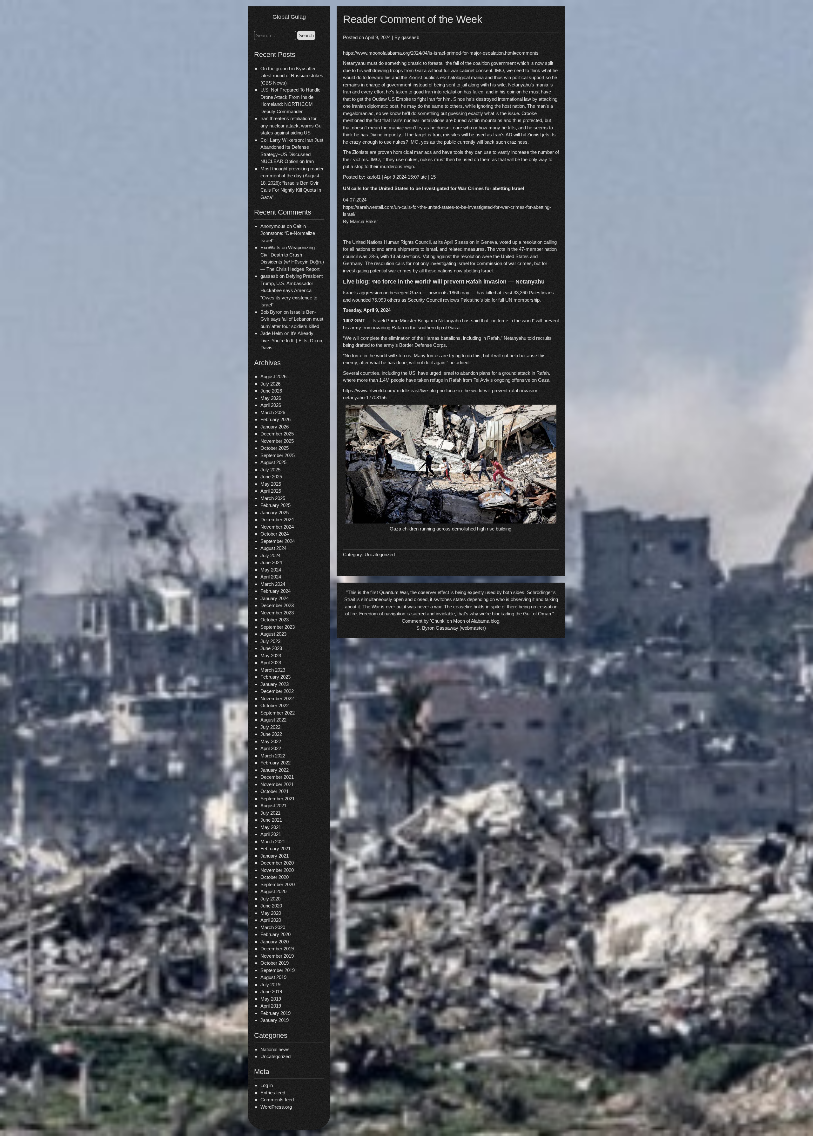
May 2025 (270, 484)
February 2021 (275, 848)
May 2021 (270, 827)
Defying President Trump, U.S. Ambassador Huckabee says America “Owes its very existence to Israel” (291, 290)
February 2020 (275, 934)
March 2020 (272, 927)
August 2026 (273, 376)
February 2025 (275, 505)
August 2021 (273, 805)
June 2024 (271, 562)
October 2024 (274, 534)
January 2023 (274, 684)
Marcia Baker (364, 221)
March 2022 (272, 755)
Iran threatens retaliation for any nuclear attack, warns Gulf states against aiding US (292, 125)
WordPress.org (276, 1107)
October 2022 (274, 705)
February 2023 (275, 677)
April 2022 (270, 748)
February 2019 (275, 1013)
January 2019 (274, 1020)
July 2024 (270, 555)
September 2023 (277, 627)
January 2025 (274, 512)
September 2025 (277, 455)
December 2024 (277, 519)
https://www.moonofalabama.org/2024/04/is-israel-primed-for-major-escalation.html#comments (441, 53)
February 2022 (275, 762)
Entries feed (272, 1092)
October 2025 (274, 448)
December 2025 (277, 433)
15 (433, 177)
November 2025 (277, 441)
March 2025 (272, 498)
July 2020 (270, 898)
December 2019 (277, 948)
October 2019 (274, 963)
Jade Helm (271, 333)
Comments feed (277, 1099)
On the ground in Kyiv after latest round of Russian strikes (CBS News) (291, 76)
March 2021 (272, 841)
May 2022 (270, 741)
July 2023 (270, 641)
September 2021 (277, 798)
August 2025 (273, 462)
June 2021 (271, 820)
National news (275, 1049)
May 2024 (270, 569)
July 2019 (270, 984)
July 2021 (270, 813)
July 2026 (270, 384)
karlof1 (373, 177)
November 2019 (277, 956)
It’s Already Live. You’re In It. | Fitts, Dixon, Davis (291, 340)
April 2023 (270, 662)
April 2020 (270, 920)
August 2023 (273, 634)
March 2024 (272, 584)
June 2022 (271, 734)
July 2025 (270, 469)
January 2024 (274, 598)
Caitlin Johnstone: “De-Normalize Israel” (287, 233)
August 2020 (273, 891)
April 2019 (270, 1006)
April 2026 (270, 405)
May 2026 (270, 398)
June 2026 (271, 390)
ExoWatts (270, 247)
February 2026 (275, 419)
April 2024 (270, 576)
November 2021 (277, 784)
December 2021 (277, 777)
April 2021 (270, 834)
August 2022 (273, 719)
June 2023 (271, 648)
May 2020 (270, 913)
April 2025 (270, 491)
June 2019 (271, 991)
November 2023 (277, 612)
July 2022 (270, 727)
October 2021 (274, 791)
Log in (266, 1085)
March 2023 (272, 670)
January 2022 (274, 770)
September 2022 (277, 712)
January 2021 (274, 856)
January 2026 (274, 426)
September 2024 (277, 541)
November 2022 (277, 698)
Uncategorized (275, 1056)
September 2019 (277, 970)
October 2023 (274, 619)
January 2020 (274, 941)
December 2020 (277, 863)
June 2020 (271, 905)
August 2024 (273, 548)
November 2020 (277, 870)
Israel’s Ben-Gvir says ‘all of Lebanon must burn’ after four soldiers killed (291, 319)
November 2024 (277, 527)
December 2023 (277, 605)
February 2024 (275, 591)
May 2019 (270, 999)
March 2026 (272, 412)
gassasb (410, 37)
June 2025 (271, 476)
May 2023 (270, 655)
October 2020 (274, 877)
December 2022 (277, 691)
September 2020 (277, 884)
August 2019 (273, 977)
